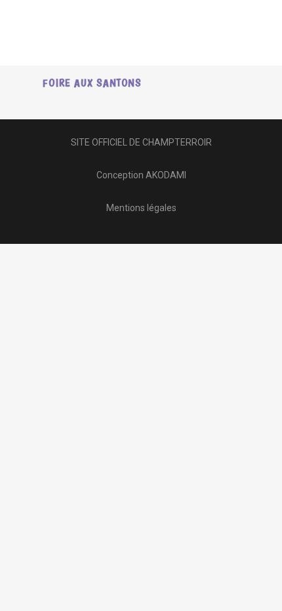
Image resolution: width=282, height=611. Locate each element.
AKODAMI (166, 175)
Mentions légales (141, 208)
